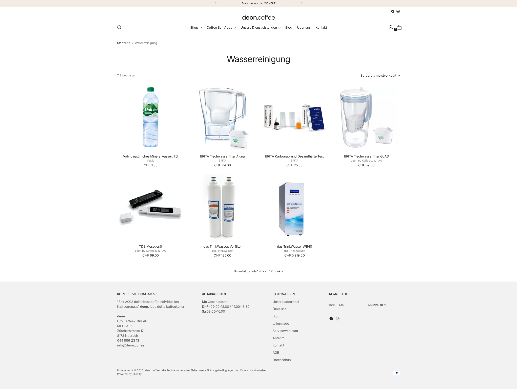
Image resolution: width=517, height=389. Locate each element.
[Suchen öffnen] (119, 27)
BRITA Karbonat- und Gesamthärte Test (294, 156)
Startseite (123, 43)
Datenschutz (282, 360)
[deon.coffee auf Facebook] (393, 11)
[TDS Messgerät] (150, 207)
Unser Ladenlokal (286, 302)
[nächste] (301, 3)
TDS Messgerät (150, 246)
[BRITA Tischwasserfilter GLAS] (366, 117)
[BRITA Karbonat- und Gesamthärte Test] (294, 117)
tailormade (281, 323)
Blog (276, 316)
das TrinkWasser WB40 (294, 246)
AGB (276, 352)
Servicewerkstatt (285, 331)
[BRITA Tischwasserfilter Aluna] (222, 117)
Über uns (279, 309)
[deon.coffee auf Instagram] (398, 11)
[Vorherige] (215, 3)
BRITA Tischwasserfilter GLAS (366, 156)
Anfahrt (278, 338)
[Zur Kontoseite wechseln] (389, 27)
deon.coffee (152, 370)
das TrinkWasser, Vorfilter (222, 246)
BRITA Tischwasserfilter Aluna (222, 156)
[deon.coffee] (258, 17)
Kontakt (278, 345)
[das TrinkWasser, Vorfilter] (222, 207)
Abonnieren (377, 305)
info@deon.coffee (130, 345)
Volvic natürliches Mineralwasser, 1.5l (150, 156)
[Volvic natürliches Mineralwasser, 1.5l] (150, 117)
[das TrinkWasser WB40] (294, 207)
